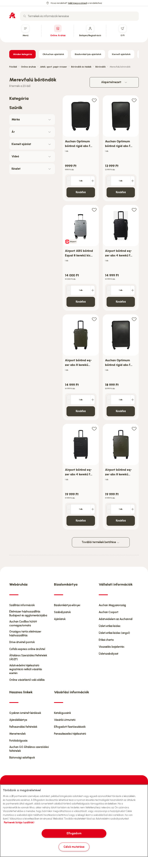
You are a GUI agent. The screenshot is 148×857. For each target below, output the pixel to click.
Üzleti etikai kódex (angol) (114, 633)
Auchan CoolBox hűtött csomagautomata (23, 623)
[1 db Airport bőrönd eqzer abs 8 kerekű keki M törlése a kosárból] (109, 509)
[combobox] (79, 16)
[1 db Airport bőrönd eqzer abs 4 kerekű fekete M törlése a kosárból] (69, 509)
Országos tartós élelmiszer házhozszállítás (25, 633)
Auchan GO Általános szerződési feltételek (29, 749)
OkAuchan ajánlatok (53, 54)
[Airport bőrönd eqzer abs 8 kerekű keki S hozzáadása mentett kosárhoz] (94, 319)
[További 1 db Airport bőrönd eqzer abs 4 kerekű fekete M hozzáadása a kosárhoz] (93, 509)
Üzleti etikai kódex (109, 626)
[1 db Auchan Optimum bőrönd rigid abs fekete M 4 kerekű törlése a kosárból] (109, 181)
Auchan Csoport (108, 612)
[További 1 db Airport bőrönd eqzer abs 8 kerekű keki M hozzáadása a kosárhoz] (132, 509)
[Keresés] (25, 16)
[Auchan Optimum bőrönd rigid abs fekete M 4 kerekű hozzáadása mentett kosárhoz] (134, 100)
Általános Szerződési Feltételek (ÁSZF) (28, 657)
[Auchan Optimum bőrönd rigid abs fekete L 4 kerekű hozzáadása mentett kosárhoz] (134, 319)
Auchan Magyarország (112, 605)
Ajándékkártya (18, 720)
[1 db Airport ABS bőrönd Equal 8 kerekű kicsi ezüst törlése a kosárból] (69, 290)
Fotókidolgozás (18, 740)
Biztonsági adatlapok (22, 757)
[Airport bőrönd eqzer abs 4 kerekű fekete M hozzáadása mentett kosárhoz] (94, 428)
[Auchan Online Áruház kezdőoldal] (12, 15)
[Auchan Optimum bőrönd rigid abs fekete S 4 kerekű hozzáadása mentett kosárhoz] (94, 100)
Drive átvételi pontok (22, 642)
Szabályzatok (62, 612)
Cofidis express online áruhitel (27, 649)
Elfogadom (74, 833)
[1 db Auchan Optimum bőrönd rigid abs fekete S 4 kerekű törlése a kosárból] (69, 181)
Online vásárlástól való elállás (27, 680)
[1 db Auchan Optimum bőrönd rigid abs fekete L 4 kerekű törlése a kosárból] (109, 400)
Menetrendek (17, 733)
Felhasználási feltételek (23, 726)
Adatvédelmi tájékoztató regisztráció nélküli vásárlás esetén (25, 669)
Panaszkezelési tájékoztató (70, 733)
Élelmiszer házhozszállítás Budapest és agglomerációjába (28, 613)
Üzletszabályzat (108, 653)
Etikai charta (106, 640)
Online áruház (28, 66)
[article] (81, 148)
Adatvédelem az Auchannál (115, 619)
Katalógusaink (62, 713)
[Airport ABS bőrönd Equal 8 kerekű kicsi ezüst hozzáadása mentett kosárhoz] (94, 209)
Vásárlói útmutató (65, 720)
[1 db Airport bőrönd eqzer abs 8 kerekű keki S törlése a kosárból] (69, 400)
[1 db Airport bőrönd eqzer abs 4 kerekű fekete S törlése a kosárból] (109, 290)
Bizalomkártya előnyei (67, 605)
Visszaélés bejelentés (111, 646)
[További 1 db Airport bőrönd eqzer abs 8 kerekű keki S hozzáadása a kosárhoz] (93, 400)
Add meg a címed (77, 3)
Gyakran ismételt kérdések (25, 713)
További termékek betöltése (99, 542)
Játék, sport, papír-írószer (53, 66)
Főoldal (13, 66)
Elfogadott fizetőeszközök (70, 726)
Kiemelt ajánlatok (121, 54)
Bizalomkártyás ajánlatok (88, 54)
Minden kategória (22, 54)
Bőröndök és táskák (81, 66)
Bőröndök (100, 66)
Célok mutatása (74, 847)
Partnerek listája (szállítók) (19, 822)
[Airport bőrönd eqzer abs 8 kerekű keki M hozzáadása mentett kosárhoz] (134, 428)
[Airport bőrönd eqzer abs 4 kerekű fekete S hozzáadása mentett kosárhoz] (134, 209)
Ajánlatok (60, 619)
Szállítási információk (22, 605)
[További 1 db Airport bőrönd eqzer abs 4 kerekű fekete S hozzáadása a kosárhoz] (132, 290)
